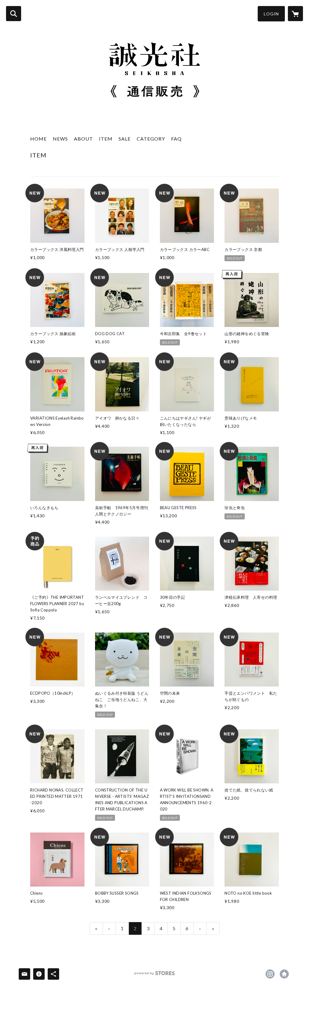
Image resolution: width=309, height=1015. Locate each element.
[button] (271, 13)
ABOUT (83, 138)
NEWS (60, 138)
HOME (38, 138)
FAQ (176, 138)
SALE (125, 138)
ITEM (106, 138)
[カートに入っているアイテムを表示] (295, 13)
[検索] (13, 13)
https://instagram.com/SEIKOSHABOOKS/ (270, 974)
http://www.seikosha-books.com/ (284, 974)
